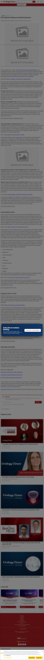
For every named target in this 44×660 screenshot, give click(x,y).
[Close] (42, 651)
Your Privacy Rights (7, 657)
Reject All (39, 657)
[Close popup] (41, 325)
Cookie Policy (8, 655)
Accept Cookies (31, 657)
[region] (22, 655)
